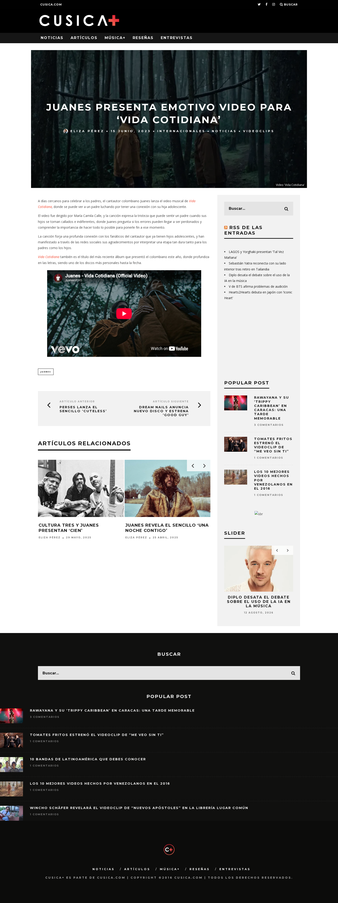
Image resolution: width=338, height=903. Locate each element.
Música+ (115, 38)
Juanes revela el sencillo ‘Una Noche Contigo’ (167, 528)
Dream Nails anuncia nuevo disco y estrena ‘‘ (161, 411)
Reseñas (143, 38)
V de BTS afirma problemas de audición (258, 286)
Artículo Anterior (77, 401)
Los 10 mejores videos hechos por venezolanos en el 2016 (100, 783)
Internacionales (181, 131)
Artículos (84, 38)
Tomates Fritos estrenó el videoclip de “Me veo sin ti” (273, 445)
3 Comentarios (269, 424)
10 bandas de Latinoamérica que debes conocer (88, 759)
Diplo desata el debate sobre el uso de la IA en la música (259, 601)
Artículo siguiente (171, 401)
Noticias (52, 38)
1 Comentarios (268, 457)
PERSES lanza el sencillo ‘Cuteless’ (83, 409)
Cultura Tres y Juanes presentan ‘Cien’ (69, 528)
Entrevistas (177, 38)
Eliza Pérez (87, 131)
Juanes (45, 371)
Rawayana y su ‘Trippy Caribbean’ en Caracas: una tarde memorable (271, 407)
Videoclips (259, 131)
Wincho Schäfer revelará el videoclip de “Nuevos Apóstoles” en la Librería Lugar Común (139, 808)
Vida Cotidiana (48, 257)
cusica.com (51, 4)
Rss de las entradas (243, 230)
